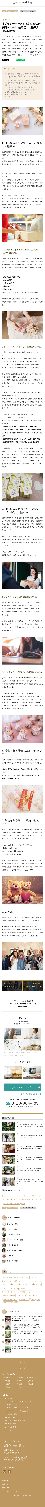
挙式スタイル (22, 1295)
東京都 (7, 1377)
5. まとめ (8, 96)
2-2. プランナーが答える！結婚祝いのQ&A (21, 89)
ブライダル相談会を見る (30, 1094)
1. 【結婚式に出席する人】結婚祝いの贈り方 (21, 74)
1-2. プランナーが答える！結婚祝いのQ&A (21, 80)
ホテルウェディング (10, 1288)
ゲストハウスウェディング (33, 1281)
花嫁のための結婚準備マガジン (15, 1420)
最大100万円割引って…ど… (11, 987)
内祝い (14, 1199)
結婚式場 (10, 1255)
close (14, 69)
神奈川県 (20, 1377)
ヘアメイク (37, 1284)
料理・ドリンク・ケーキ (16, 1245)
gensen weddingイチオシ (12, 1196)
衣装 (33, 1299)
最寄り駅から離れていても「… (32, 987)
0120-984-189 (11, 1453)
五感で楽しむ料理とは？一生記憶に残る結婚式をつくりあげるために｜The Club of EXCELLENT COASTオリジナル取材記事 (27, 1318)
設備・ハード (8, 1303)
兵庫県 (30, 1381)
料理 (30, 1295)
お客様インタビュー (11, 1417)
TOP (3, 11)
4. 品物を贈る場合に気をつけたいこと (19, 94)
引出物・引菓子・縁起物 (11, 1203)
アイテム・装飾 (12, 1224)
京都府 (7, 1384)
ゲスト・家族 (12, 1229)
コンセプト (8, 1398)
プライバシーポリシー (10, 1491)
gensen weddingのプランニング (19, 1401)
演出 (35, 1295)
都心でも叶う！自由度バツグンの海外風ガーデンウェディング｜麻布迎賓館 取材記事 (27, 1332)
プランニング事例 (10, 1414)
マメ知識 (7, 1199)
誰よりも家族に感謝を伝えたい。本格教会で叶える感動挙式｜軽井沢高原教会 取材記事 (27, 1347)
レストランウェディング (11, 1292)
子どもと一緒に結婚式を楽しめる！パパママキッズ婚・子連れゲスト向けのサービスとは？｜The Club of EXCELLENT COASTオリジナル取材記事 (27, 1326)
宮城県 (19, 1384)
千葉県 (7, 1387)
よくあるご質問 (10, 1427)
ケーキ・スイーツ (9, 1281)
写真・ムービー (27, 1292)
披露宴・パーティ (9, 1295)
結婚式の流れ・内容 (14, 1250)
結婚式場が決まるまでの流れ (17, 1408)
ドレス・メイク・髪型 (15, 1240)
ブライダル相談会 (10, 1424)
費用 (23, 1203)
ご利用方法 (22, 1457)
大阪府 (19, 1381)
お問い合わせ (7, 1484)
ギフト (25, 1196)
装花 (38, 1299)
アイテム (26, 1277)
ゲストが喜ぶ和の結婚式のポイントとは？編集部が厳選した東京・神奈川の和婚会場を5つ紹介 (27, 1340)
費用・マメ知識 (13, 11)
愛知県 (7, 1381)
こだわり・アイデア (14, 1234)
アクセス (7, 1430)
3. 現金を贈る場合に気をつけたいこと (19, 92)
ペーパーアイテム (26, 1284)
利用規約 (5, 1488)
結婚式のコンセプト (10, 1299)
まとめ (39, 1196)
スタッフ (7, 1284)
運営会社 (5, 1480)
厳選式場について (13, 1404)
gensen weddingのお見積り (17, 1411)
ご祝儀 (32, 1196)
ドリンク (15, 1284)
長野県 (30, 1377)
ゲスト (20, 1281)
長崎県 (19, 1387)
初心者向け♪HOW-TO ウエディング (30, 1199)
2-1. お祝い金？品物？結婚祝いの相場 (20, 87)
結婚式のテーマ (24, 1299)
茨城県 (30, 1384)
